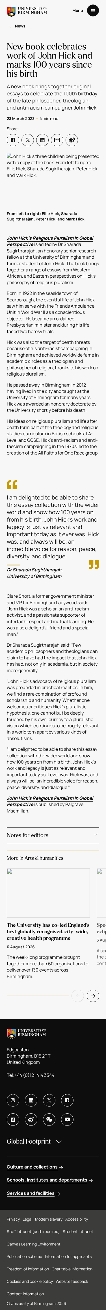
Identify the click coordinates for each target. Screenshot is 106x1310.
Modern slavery (48, 1219)
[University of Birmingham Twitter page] (49, 1100)
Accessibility (76, 1219)
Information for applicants (68, 1256)
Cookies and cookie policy (30, 1281)
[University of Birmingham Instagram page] (13, 1100)
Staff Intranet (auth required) (33, 1231)
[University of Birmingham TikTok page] (13, 1119)
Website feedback (72, 1281)
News (20, 26)
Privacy (13, 1219)
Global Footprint (29, 1141)
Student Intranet (78, 1231)
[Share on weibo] (72, 140)
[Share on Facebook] (13, 140)
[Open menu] (93, 10)
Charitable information (72, 1269)
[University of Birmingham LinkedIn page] (31, 1100)
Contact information (25, 1293)
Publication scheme (24, 1256)
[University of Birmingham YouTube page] (67, 1119)
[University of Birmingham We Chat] (49, 1119)
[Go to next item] (93, 996)
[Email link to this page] (57, 140)
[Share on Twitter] (27, 140)
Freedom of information (28, 1269)
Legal (27, 1219)
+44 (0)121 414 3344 (34, 1075)
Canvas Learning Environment (33, 1244)
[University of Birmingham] (27, 10)
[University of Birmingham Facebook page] (67, 1100)
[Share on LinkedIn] (42, 140)
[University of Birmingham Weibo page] (31, 1119)
